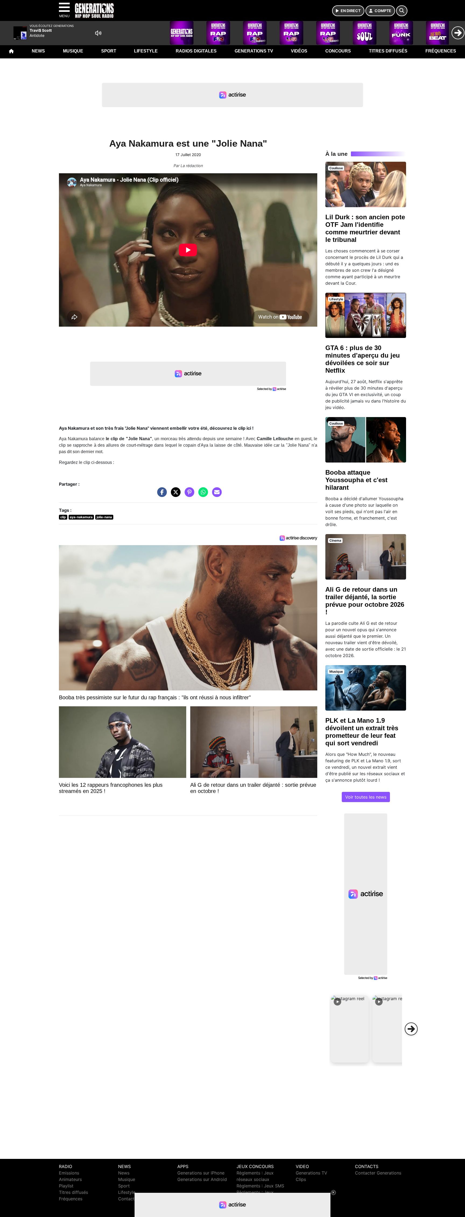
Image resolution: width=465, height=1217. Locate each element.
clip (63, 517)
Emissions (69, 1173)
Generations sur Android (202, 1179)
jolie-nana (104, 517)
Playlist (66, 1185)
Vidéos (299, 51)
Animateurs (70, 1179)
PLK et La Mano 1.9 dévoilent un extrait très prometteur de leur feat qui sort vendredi (361, 732)
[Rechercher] (401, 10)
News (38, 51)
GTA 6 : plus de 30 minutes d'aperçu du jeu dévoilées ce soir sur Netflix (362, 359)
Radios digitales (196, 51)
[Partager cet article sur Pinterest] (188, 495)
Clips (301, 1179)
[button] (350, 1029)
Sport (108, 51)
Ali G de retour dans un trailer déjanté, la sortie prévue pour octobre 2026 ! (364, 601)
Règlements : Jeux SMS (260, 1185)
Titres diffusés (388, 51)
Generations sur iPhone (200, 1173)
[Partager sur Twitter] (174, 495)
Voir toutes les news (365, 797)
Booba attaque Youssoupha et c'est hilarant (356, 480)
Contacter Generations (378, 1173)
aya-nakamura (81, 517)
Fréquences (440, 51)
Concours (338, 51)
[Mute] (98, 33)
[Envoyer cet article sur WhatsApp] (202, 495)
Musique (73, 51)
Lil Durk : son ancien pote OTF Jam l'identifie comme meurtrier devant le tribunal (365, 228)
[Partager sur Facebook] (160, 495)
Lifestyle (146, 51)
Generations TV (254, 51)
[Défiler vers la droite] (411, 1028)
